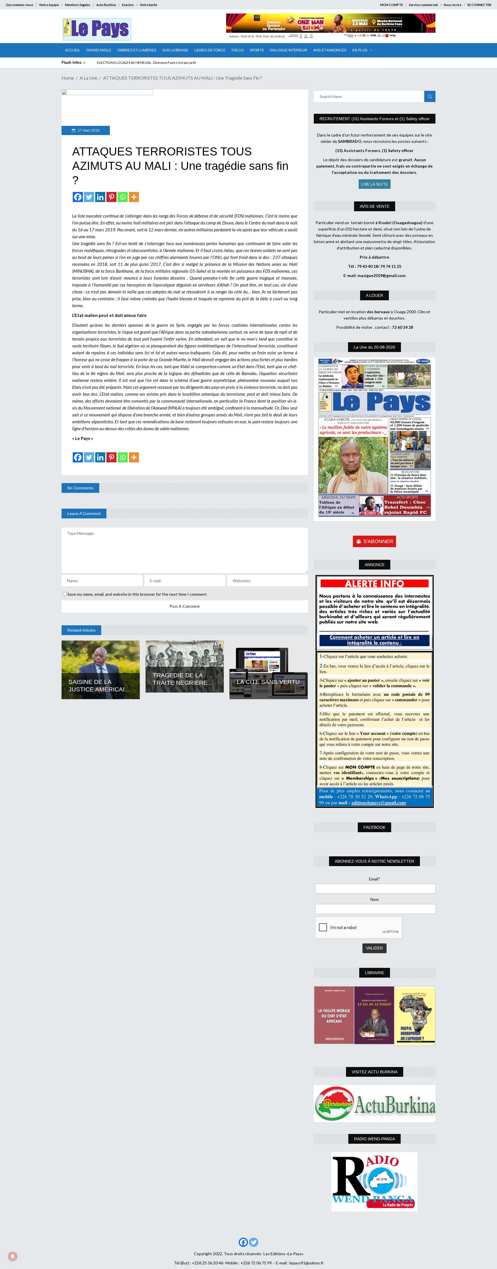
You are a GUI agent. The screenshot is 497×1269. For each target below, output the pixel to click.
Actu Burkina (106, 5)
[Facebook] (78, 197)
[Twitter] (89, 197)
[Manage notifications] (12, 1256)
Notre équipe (49, 5)
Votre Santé (148, 5)
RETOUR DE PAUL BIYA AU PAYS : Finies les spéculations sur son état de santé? (156, 62)
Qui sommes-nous (19, 5)
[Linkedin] (100, 197)
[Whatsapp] (123, 197)
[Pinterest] (111, 197)
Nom (374, 899)
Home (68, 77)
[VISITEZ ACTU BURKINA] (374, 1103)
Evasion (128, 5)
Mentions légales (77, 5)
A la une (88, 77)
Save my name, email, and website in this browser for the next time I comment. (137, 594)
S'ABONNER (378, 541)
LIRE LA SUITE (374, 184)
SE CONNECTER (479, 5)
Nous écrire (452, 5)
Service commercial (423, 5)
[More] (134, 197)
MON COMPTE (391, 5)
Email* (374, 878)
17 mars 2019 (88, 130)
